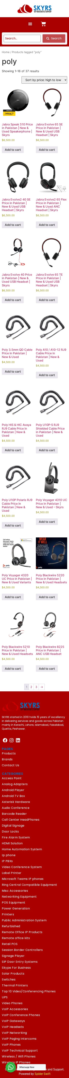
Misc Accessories (15, 891)
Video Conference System (22, 867)
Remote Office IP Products (22, 932)
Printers (8, 914)
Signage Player (13, 956)
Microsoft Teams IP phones (23, 879)
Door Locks (10, 831)
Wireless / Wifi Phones (19, 1056)
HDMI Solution (12, 843)
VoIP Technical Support (20, 1050)
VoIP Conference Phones (21, 1015)
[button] (30, 24)
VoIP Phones (11, 1044)
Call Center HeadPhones (20, 820)
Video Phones (12, 1003)
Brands (7, 759)
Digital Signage (13, 825)
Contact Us (10, 765)
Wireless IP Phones (16, 1062)
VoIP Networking (14, 1033)
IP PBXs (7, 861)
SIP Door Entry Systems (20, 962)
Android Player (13, 790)
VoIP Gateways (13, 1021)
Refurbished (11, 926)
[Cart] (43, 24)
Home (6, 52)
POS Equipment (13, 902)
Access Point (12, 778)
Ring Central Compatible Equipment (29, 885)
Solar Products (13, 973)
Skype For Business (16, 968)
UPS (5, 997)
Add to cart (13, 150)
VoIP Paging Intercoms (19, 1039)
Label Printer (12, 873)
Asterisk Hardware (16, 802)
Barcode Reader (14, 814)
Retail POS (9, 944)
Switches (8, 979)
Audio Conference (15, 808)
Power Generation (16, 908)
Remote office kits (16, 938)
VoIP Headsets (13, 1027)
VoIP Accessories (15, 1009)
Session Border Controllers (22, 950)
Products (9, 753)
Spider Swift (42, 1074)
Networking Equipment (19, 896)
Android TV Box (13, 796)
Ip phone (8, 855)
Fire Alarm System (16, 837)
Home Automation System (22, 849)
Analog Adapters (15, 784)
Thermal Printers (15, 985)
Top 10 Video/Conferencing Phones (29, 991)
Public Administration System (24, 920)
